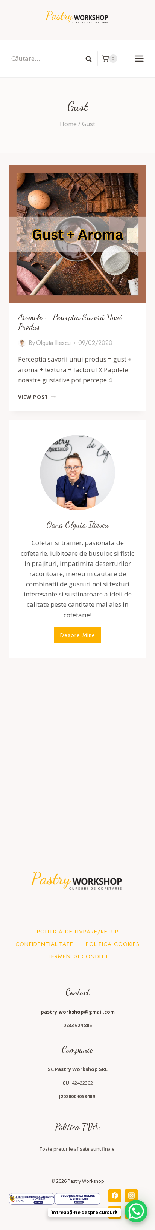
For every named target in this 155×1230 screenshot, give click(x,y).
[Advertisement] (77, 745)
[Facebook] (114, 1195)
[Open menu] (139, 58)
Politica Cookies (113, 944)
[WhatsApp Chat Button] (136, 1211)
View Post (37, 396)
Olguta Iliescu (53, 342)
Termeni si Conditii (77, 956)
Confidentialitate (44, 944)
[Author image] (22, 343)
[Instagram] (131, 1195)
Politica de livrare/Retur (78, 931)
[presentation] (77, 234)
